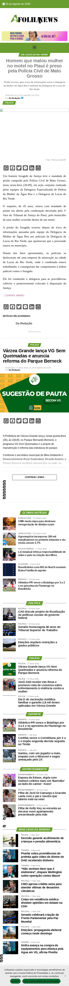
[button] (34, 47)
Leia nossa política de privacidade (41, 981)
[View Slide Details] (34, 36)
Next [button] (63, 35)
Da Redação (24, 323)
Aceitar (15, 981)
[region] (34, 36)
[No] (65, 975)
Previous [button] (5, 35)
